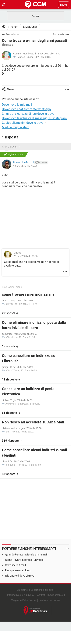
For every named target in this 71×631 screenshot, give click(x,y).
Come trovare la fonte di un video (24, 559)
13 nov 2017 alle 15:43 (25, 166)
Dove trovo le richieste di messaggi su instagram (34, 118)
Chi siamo (22, 589)
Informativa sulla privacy (20, 595)
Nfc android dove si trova (19, 575)
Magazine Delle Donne (23, 600)
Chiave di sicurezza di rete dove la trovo (28, 113)
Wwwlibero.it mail (15, 565)
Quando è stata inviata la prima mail (26, 554)
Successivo (59, 34)
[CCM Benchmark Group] (35, 610)
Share (10, 89)
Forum (14, 26)
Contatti (41, 595)
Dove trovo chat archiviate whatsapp (26, 109)
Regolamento (55, 595)
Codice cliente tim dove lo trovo (23, 123)
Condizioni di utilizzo (41, 589)
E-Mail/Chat (30, 26)
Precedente (12, 34)
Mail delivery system (15, 127)
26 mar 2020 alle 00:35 (39, 57)
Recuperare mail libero (18, 570)
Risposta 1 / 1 (11, 146)
